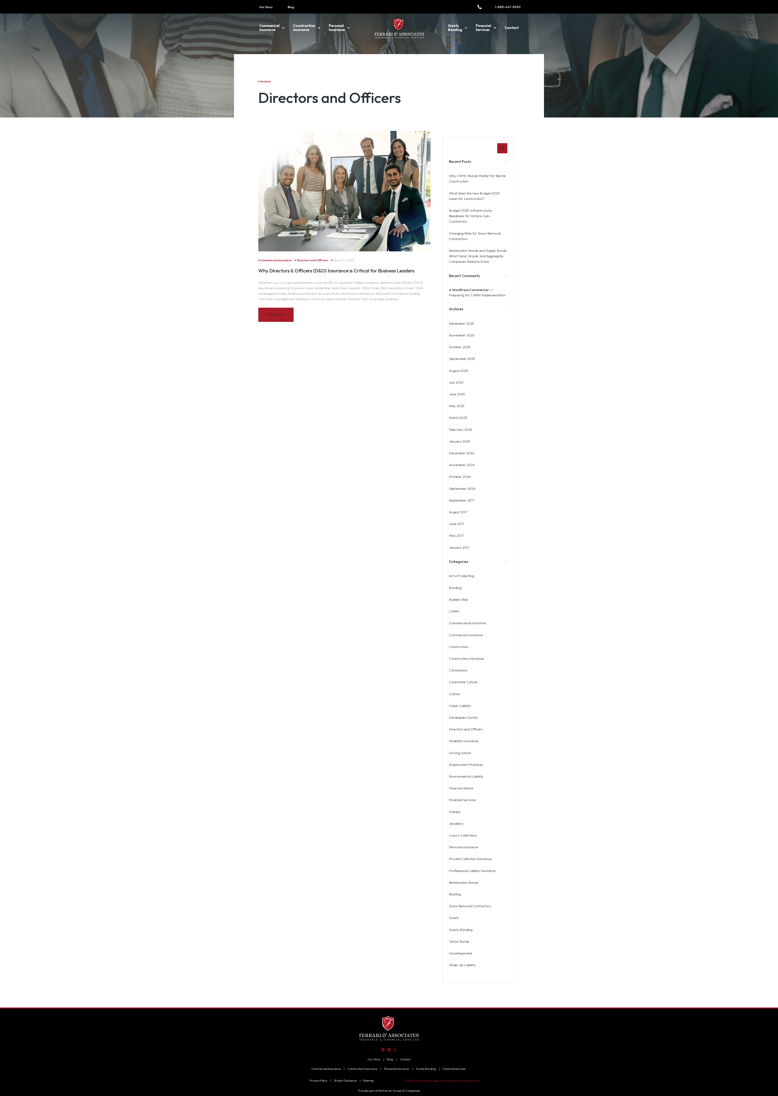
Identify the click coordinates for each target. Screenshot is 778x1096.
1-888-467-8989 (508, 7)
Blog (291, 7)
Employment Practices (466, 764)
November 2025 (461, 335)
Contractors (458, 670)
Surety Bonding (455, 27)
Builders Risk (458, 599)
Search (502, 148)
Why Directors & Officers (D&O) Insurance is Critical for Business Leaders (336, 271)
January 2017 (459, 547)
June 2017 (456, 524)
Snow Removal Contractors (470, 906)
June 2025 (457, 394)
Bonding (455, 588)
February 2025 (460, 429)
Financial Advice (461, 788)
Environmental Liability (466, 776)
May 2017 (456, 535)
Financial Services (483, 27)
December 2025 (461, 323)
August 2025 (458, 370)
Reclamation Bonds (463, 882)
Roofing (455, 894)
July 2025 (456, 382)
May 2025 (456, 406)
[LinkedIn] (383, 1049)
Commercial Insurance (269, 27)
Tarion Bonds (459, 941)
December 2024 (461, 453)
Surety (454, 918)
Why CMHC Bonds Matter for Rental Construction (477, 178)
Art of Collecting (461, 576)
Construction (458, 647)
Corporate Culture (463, 682)
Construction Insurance (304, 27)
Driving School (460, 753)
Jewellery (456, 823)
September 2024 (462, 488)
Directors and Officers (466, 729)
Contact (512, 28)
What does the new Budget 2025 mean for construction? (474, 196)
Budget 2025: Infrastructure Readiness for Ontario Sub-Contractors (470, 215)
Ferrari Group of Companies (401, 1091)
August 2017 (458, 512)
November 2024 (461, 465)
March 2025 (458, 417)
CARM (454, 611)
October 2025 (459, 347)
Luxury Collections (463, 835)
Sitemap (368, 1080)
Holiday (455, 812)
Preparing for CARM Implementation (477, 295)
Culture (454, 694)
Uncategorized (460, 953)
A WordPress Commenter (469, 290)
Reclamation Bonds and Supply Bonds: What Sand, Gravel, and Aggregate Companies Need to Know (478, 256)
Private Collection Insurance (470, 859)
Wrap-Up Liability (462, 965)
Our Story (266, 7)
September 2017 (461, 500)
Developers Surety (463, 717)
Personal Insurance (337, 27)
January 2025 (459, 441)
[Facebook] (389, 1049)
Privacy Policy (318, 1080)
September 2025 (462, 358)
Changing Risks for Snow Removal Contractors (475, 236)
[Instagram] (395, 1049)
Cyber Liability (460, 705)
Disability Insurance (463, 741)
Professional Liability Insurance (472, 871)
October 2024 (460, 476)
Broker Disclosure (345, 1080)
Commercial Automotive (467, 623)
